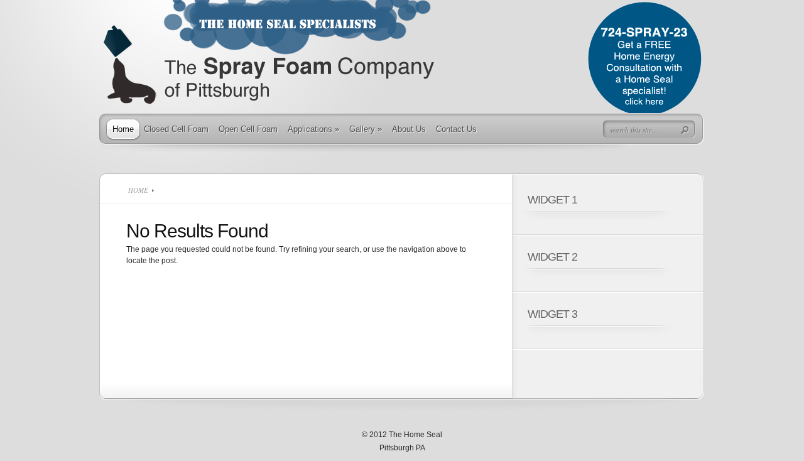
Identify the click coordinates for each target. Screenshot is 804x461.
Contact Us (456, 129)
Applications (313, 129)
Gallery (365, 129)
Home (123, 129)
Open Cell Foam (248, 129)
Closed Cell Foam (176, 129)
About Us (409, 129)
